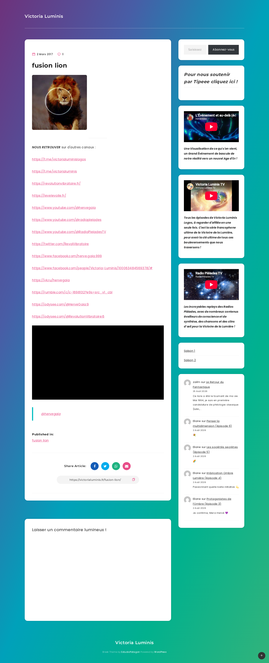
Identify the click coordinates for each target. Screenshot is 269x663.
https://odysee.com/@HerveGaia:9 (60, 304)
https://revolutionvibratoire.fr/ (56, 183)
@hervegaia (51, 414)
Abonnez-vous (223, 49)
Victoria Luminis (44, 16)
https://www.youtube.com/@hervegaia (64, 207)
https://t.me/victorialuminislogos (59, 159)
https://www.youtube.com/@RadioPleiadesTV (69, 232)
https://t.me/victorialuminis (54, 171)
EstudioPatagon (130, 651)
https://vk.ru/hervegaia (51, 280)
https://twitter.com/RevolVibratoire (60, 244)
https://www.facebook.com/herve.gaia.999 (67, 256)
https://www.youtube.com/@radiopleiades (66, 220)
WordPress (160, 651)
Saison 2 (190, 360)
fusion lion (40, 440)
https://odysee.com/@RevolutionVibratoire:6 (68, 316)
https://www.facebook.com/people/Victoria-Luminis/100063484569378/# (92, 268)
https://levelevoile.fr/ (49, 195)
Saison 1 (189, 351)
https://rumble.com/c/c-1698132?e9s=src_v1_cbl (72, 292)
